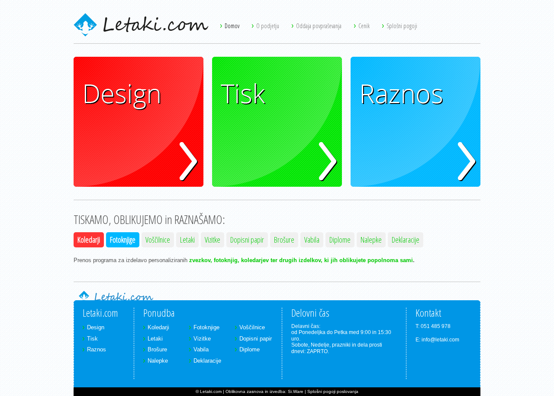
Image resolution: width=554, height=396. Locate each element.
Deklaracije (405, 239)
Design (82, 61)
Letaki (187, 239)
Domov (233, 26)
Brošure (284, 239)
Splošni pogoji (402, 26)
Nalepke (371, 239)
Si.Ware (295, 391)
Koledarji (88, 239)
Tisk (217, 61)
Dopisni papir (247, 239)
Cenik (364, 26)
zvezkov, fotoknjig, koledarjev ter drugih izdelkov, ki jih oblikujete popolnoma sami (301, 260)
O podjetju (268, 26)
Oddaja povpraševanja (319, 26)
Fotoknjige (122, 239)
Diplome (340, 239)
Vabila (311, 239)
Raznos (360, 61)
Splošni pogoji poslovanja (332, 391)
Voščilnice (157, 239)
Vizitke (212, 239)
